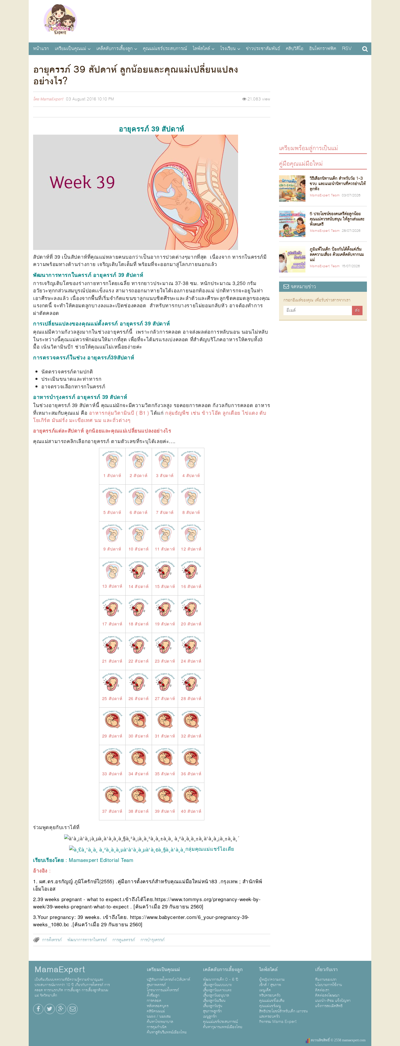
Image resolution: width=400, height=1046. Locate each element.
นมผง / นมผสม (159, 1016)
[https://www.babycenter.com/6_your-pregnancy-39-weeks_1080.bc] (129, 916)
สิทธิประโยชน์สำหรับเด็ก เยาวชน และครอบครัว (283, 1014)
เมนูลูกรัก (210, 1016)
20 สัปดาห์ (191, 624)
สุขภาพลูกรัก (212, 1011)
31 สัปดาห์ (165, 736)
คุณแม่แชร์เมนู (270, 1006)
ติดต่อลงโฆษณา (327, 995)
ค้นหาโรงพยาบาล (160, 1021)
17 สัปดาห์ (112, 624)
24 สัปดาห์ (191, 661)
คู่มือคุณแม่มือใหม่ (301, 163)
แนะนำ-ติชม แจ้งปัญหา (333, 1000)
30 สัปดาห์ (139, 736)
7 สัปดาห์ (165, 512)
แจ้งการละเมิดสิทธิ (329, 1006)
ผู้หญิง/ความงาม (272, 979)
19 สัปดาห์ (165, 624)
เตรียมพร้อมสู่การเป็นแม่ (308, 147)
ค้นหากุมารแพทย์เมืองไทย (222, 1027)
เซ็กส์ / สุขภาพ (270, 984)
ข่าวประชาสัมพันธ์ (263, 48)
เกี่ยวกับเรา (326, 969)
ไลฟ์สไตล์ (201, 48)
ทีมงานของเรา (325, 979)
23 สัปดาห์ (165, 661)
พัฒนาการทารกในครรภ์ (87, 940)
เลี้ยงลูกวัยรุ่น (212, 1006)
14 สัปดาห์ (139, 586)
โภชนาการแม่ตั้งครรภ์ (163, 990)
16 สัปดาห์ (191, 586)
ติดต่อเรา (322, 990)
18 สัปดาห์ (139, 624)
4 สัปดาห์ (191, 475)
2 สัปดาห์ (138, 475)
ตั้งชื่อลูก (153, 995)
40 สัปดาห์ (191, 811)
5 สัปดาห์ (112, 512)
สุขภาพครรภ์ (156, 984)
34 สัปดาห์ (139, 773)
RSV (347, 48)
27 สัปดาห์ (165, 698)
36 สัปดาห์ (191, 773)
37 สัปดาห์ (112, 811)
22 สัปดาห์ (139, 661)
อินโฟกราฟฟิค (322, 48)
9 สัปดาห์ (112, 549)
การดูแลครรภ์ (123, 940)
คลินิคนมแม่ (156, 1011)
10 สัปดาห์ (139, 549)
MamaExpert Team (325, 195)
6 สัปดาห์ (138, 512)
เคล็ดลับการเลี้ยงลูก (114, 48)
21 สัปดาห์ (112, 661)
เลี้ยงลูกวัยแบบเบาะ (217, 984)
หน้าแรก (41, 48)
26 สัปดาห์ (139, 698)
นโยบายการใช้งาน (328, 984)
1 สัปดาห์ (112, 475)
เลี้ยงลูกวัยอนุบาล (216, 995)
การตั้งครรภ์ (52, 940)
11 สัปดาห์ (165, 549)
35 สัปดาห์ (165, 773)
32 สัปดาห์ (191, 736)
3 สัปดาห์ (165, 475)
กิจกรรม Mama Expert (278, 1021)
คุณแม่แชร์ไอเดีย (271, 1000)
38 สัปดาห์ (139, 811)
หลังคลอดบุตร (157, 1006)
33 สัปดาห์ (112, 773)
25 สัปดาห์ (112, 698)
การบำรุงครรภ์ (153, 940)
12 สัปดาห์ (191, 549)
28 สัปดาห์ (191, 698)
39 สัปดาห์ (165, 811)
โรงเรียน (228, 48)
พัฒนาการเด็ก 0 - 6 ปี (220, 979)
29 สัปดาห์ (112, 736)
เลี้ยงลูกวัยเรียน (214, 1000)
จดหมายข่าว (302, 286)
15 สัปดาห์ (165, 586)
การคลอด (154, 1000)
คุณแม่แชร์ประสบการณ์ (165, 48)
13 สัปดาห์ (112, 586)
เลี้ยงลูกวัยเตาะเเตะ (217, 990)
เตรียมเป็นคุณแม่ (70, 48)
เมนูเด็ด (265, 990)
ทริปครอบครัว (270, 995)
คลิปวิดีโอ (294, 48)
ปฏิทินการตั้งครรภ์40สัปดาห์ (168, 979)
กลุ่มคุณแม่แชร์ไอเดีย (209, 848)
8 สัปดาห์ (191, 512)
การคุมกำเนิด (157, 1027)
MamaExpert (60, 20)
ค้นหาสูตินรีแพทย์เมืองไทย (167, 1032)
